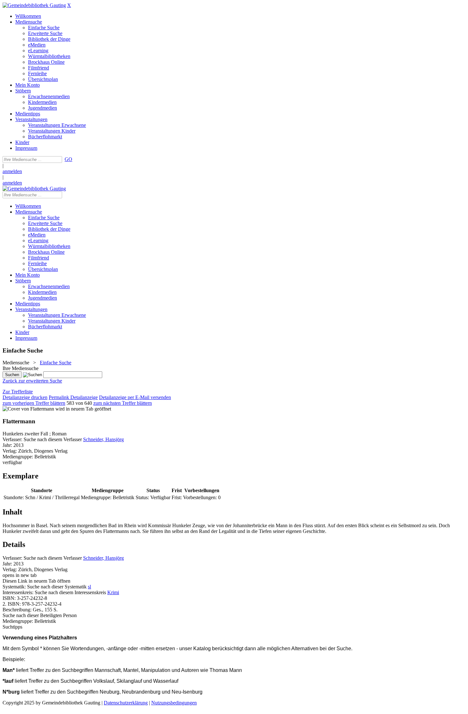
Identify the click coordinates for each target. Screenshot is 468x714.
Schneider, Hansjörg (103, 439)
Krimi (113, 592)
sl (89, 586)
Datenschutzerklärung (126, 702)
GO (68, 159)
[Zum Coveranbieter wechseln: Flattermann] (28, 409)
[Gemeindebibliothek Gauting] (34, 5)
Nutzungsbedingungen (174, 702)
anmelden (12, 171)
